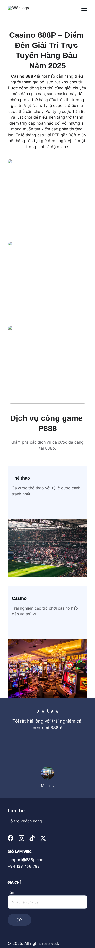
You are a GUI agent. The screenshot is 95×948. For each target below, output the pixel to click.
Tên (11, 892)
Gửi (19, 919)
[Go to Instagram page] (21, 838)
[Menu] (84, 10)
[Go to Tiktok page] (32, 838)
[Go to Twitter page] (43, 838)
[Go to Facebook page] (10, 838)
